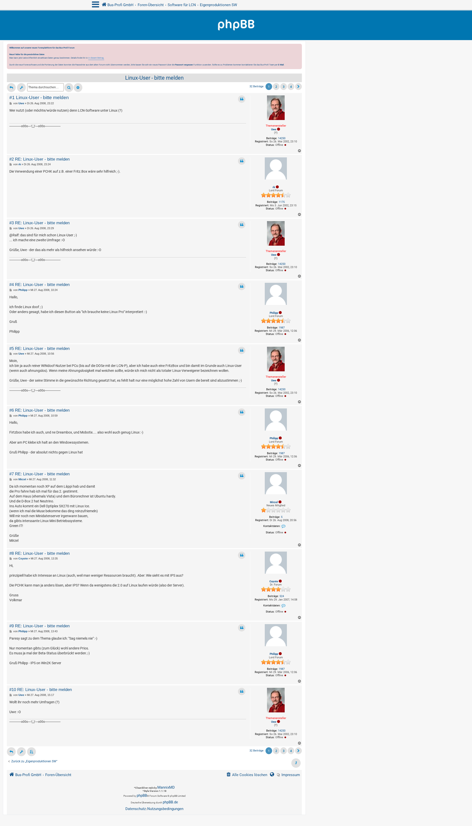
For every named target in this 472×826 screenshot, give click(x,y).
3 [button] (283, 86)
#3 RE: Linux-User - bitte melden (39, 223)
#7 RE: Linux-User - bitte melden (39, 474)
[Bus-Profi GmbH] (236, 25)
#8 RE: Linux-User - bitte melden (39, 553)
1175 (282, 202)
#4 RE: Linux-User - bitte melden (39, 284)
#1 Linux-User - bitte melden (39, 97)
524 (282, 596)
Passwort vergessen (184, 64)
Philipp (274, 313)
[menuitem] (288, 775)
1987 (282, 327)
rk (274, 187)
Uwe (273, 129)
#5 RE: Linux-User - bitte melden (39, 348)
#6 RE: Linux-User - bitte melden (39, 410)
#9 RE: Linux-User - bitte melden (39, 626)
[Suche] (68, 87)
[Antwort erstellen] (11, 87)
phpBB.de (170, 802)
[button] (298, 86)
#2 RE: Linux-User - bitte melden (39, 159)
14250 (281, 138)
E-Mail (281, 64)
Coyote (273, 581)
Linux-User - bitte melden (154, 78)
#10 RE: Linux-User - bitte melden (40, 689)
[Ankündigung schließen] (298, 49)
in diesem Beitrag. (96, 58)
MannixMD (166, 787)
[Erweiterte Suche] (78, 87)
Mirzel (274, 502)
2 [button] (276, 86)
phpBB (142, 795)
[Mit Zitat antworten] (241, 99)
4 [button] (291, 86)
